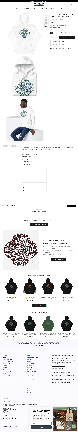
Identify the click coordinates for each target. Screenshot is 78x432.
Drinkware (29, 365)
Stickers (29, 385)
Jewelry (29, 373)
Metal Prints (30, 377)
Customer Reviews (7, 359)
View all (39, 305)
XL (61, 32)
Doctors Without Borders (39, 343)
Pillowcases (30, 383)
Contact (5, 367)
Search (4, 369)
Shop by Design (7, 363)
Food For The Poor (52, 343)
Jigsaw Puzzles (31, 375)
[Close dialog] (75, 409)
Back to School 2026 (8, 361)
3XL (70, 32)
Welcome (5, 355)
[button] (4, 4)
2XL (65, 32)
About (4, 357)
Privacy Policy (6, 377)
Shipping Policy (7, 373)
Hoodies (29, 369)
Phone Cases (30, 381)
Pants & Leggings (31, 379)
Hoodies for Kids (31, 371)
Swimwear (29, 386)
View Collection (58, 259)
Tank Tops (29, 392)
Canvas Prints (30, 363)
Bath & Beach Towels (32, 357)
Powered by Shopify (7, 428)
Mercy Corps (38, 345)
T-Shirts (29, 388)
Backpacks (30, 355)
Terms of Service (7, 371)
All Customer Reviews (39, 224)
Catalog (5, 365)
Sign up (41, 427)
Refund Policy (6, 375)
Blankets (29, 359)
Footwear (29, 367)
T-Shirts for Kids (31, 390)
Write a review (71, 205)
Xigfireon (8, 426)
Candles (29, 361)
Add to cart (67, 37)
